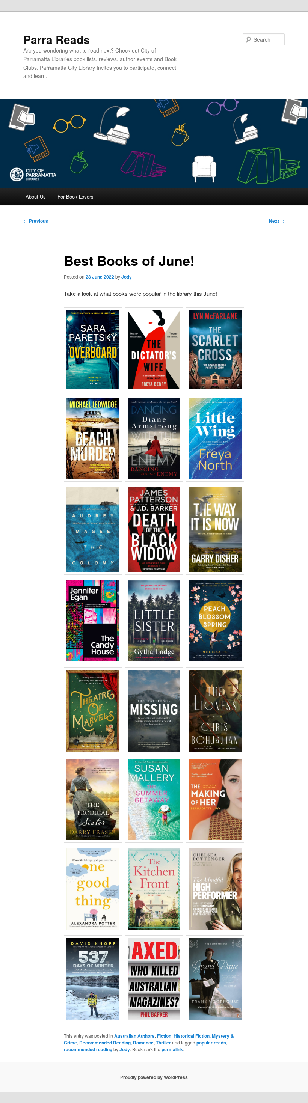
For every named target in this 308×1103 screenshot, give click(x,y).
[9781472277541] (215, 621)
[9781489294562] (93, 800)
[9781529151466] (93, 710)
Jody (126, 276)
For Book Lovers (75, 196)
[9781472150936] (93, 621)
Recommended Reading (105, 1042)
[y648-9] (154, 438)
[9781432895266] (154, 800)
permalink (172, 1049)
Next (277, 220)
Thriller (163, 1042)
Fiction (164, 1035)
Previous (35, 220)
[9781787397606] (215, 438)
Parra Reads (56, 39)
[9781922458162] (215, 530)
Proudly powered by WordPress (154, 1077)
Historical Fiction (192, 1035)
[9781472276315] (154, 349)
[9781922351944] (215, 889)
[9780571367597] (93, 530)
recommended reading (88, 1049)
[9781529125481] (154, 530)
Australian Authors (134, 1035)
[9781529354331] (93, 349)
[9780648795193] (215, 349)
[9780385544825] (215, 710)
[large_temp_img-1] (154, 979)
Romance (143, 1042)
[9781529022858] (93, 889)
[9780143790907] (215, 979)
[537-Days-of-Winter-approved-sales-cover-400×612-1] (93, 979)
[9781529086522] (154, 889)
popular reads (211, 1042)
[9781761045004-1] (215, 800)
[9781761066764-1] (154, 710)
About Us (36, 196)
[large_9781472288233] (93, 438)
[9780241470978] (154, 621)
